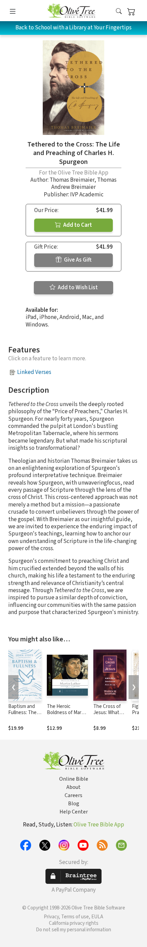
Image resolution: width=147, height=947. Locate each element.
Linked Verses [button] (34, 372)
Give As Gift (77, 260)
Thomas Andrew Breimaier (84, 183)
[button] (119, 11)
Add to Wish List (77, 287)
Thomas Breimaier (72, 180)
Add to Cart (77, 225)
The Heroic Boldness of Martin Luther (67, 713)
